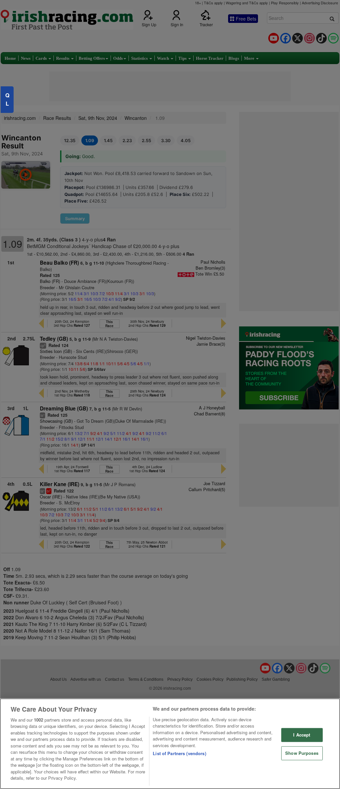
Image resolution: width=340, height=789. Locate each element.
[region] (170, 743)
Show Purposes (301, 753)
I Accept (301, 735)
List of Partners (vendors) (179, 753)
